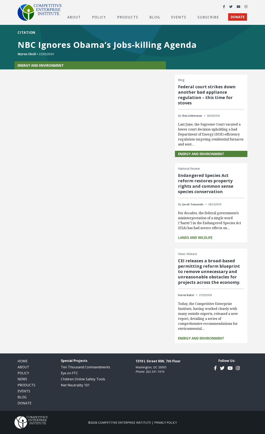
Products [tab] (127, 17)
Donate (24, 403)
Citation (26, 32)
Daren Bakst (186, 295)
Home (23, 361)
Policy (23, 373)
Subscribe (208, 17)
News (22, 379)
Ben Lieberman (192, 115)
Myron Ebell (27, 54)
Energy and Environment (201, 154)
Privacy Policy (165, 422)
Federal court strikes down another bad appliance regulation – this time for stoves (207, 95)
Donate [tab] (238, 17)
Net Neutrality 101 (75, 385)
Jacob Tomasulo (193, 204)
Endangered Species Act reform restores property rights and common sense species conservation (205, 183)
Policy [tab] (99, 17)
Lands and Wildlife (195, 237)
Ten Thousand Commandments (85, 367)
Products (26, 385)
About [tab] (74, 17)
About (23, 367)
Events (178, 17)
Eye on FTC (69, 373)
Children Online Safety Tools (83, 379)
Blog (154, 17)
